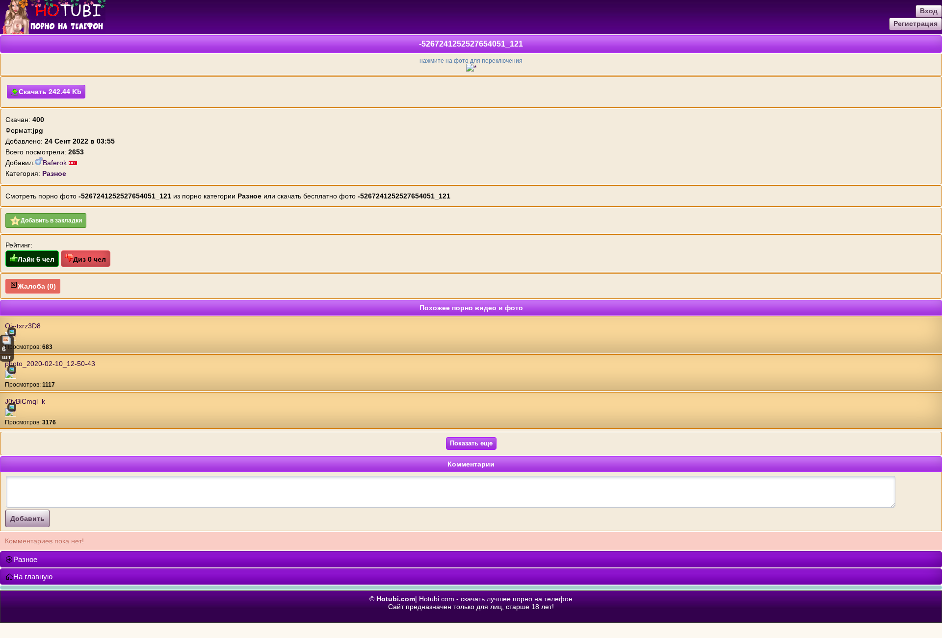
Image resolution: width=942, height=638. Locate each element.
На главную (32, 576)
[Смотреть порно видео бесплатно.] (52, 32)
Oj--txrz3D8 (23, 326)
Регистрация (915, 23)
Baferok (56, 163)
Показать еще (471, 443)
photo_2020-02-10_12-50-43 (50, 364)
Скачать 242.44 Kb (50, 92)
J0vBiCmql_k (25, 401)
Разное (25, 559)
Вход (929, 11)
